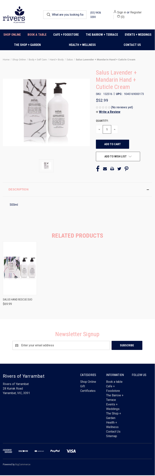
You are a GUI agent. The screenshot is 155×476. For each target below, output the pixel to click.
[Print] (112, 169)
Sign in (121, 12)
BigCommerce (22, 464)
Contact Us (132, 45)
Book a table (37, 34)
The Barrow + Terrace (102, 34)
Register (136, 12)
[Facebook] (98, 169)
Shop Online (12, 34)
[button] (108, 112)
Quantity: (102, 120)
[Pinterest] (126, 169)
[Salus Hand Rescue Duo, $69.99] (20, 268)
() (122, 17)
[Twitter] (119, 169)
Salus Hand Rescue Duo (17, 299)
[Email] (105, 169)
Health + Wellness (82, 45)
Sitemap (111, 436)
